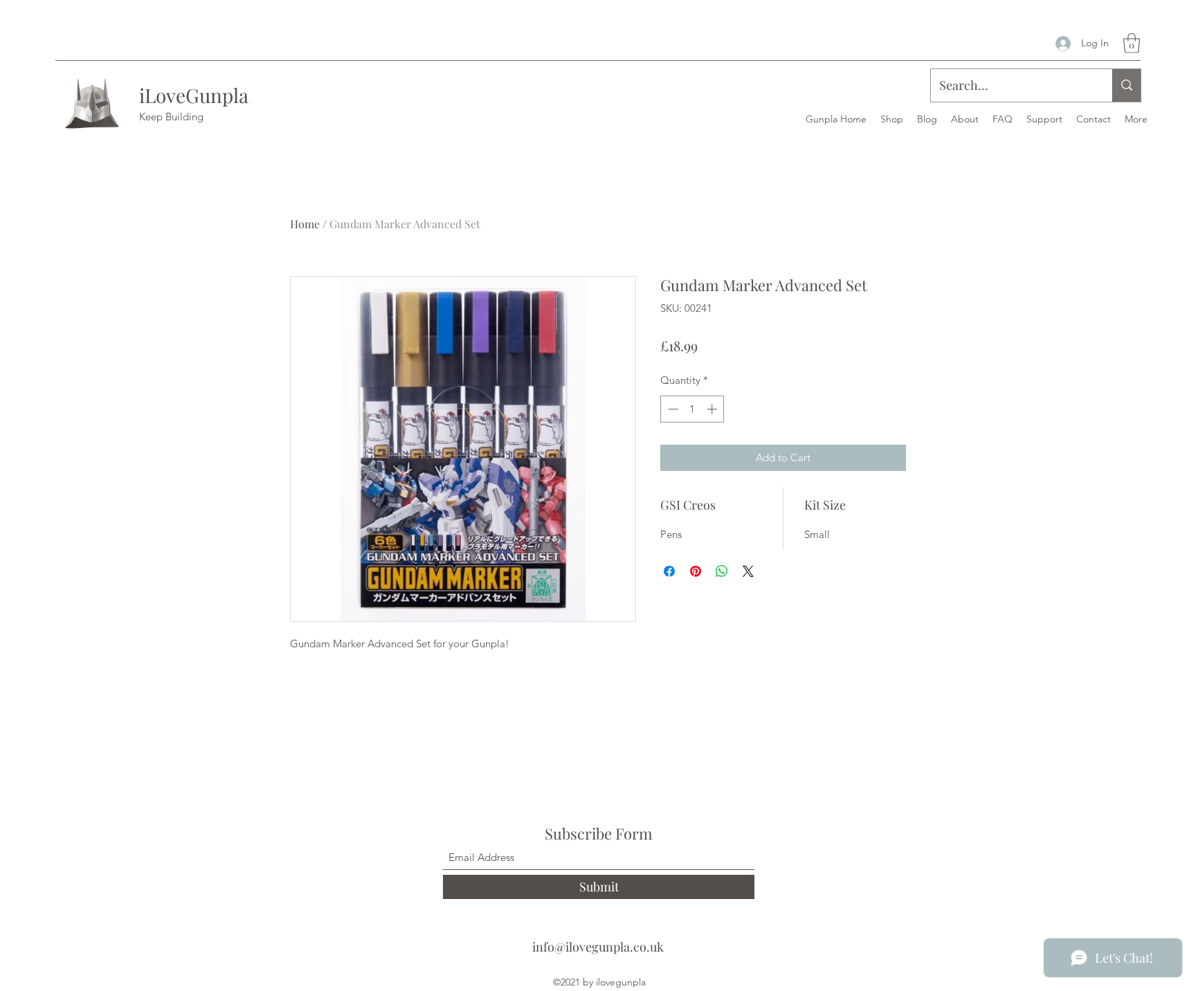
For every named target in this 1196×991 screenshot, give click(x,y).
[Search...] (1126, 85)
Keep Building (171, 116)
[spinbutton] (692, 409)
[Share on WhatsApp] (722, 571)
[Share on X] (748, 571)
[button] (1131, 43)
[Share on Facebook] (669, 571)
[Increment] (713, 409)
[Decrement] (671, 409)
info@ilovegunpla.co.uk (598, 946)
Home (305, 223)
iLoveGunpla (193, 95)
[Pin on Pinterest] (695, 571)
